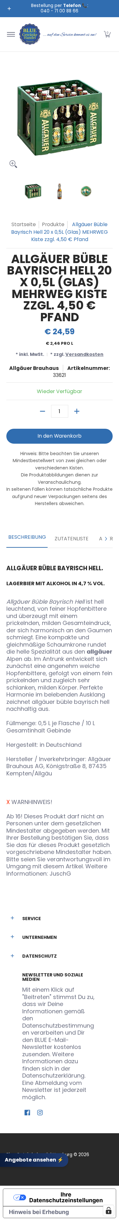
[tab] (27, 539)
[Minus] (42, 411)
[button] (107, 34)
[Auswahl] (76, 411)
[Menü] (10, 34)
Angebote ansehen (34, 1159)
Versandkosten (84, 354)
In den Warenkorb (59, 436)
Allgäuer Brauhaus (34, 368)
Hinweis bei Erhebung (39, 1212)
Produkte (53, 224)
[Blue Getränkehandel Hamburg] (58, 34)
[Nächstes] (106, 539)
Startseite (23, 224)
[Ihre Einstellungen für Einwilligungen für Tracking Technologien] (108, 1210)
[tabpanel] (59, 716)
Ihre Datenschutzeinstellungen (66, 1197)
